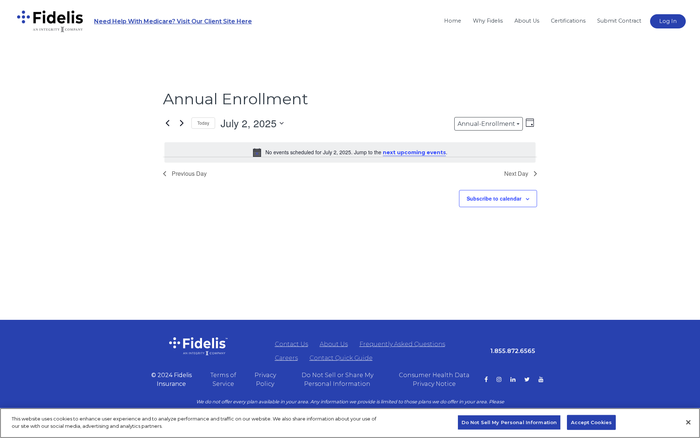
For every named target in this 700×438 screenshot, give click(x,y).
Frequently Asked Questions (402, 344)
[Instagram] (503, 379)
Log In (668, 21)
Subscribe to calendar (494, 198)
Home (452, 21)
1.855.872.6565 (512, 351)
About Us (526, 21)
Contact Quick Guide (341, 357)
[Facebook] (491, 379)
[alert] (350, 152)
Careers (286, 357)
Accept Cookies (591, 422)
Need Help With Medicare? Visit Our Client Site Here (173, 21)
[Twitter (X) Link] (531, 379)
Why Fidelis (488, 21)
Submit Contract (619, 21)
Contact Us (291, 344)
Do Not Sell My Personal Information (509, 422)
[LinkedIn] (517, 379)
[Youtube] (545, 379)
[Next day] (181, 123)
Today (203, 123)
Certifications (568, 21)
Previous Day (189, 173)
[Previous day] (167, 123)
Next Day (516, 173)
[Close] (688, 422)
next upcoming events (414, 152)
